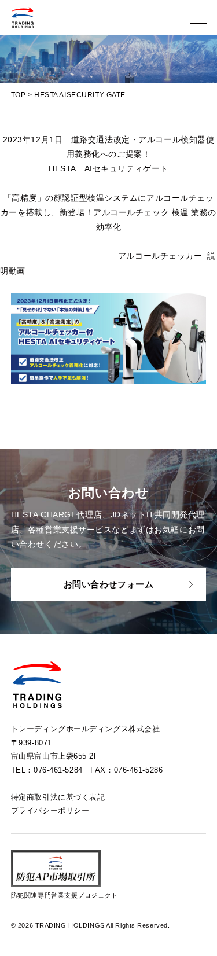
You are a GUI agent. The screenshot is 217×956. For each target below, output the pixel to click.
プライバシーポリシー (50, 810)
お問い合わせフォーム (109, 584)
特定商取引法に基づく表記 (58, 797)
